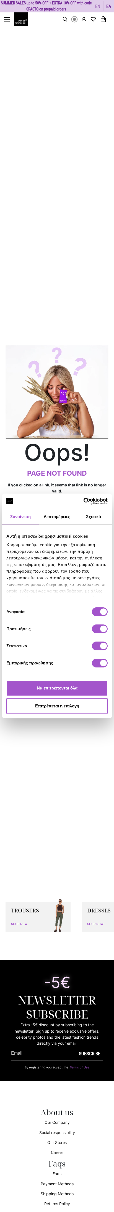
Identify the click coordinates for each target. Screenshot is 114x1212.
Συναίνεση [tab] (20, 516)
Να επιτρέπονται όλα (57, 688)
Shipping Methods (57, 1193)
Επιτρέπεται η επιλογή (57, 706)
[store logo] (23, 19)
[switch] (100, 632)
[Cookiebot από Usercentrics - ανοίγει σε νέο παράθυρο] (83, 501)
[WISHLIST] (93, 19)
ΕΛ (108, 6)
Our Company (57, 1122)
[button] (97, 6)
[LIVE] (74, 19)
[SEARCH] (65, 19)
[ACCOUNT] (84, 19)
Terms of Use (79, 1067)
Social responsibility (57, 1132)
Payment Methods (57, 1183)
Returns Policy (57, 1203)
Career (57, 1152)
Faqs (57, 1173)
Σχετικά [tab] (93, 516)
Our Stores (57, 1142)
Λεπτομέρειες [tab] (57, 516)
